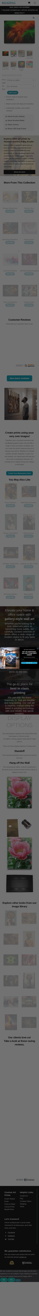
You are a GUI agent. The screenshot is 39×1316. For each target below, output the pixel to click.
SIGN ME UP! (29, 662)
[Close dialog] (37, 648)
